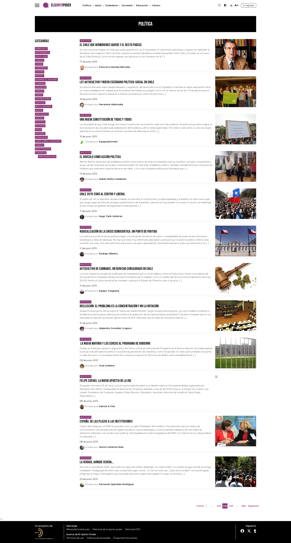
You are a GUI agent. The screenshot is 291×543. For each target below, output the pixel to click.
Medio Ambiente (44, 106)
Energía (40, 91)
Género (156, 5)
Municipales (42, 114)
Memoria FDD (132, 529)
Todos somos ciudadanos (48, 141)
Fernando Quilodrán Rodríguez (116, 484)
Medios (39, 110)
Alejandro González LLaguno (115, 328)
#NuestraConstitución (78, 529)
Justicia (40, 103)
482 (243, 506)
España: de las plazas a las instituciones (106, 421)
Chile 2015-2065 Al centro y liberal (102, 194)
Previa (200, 506)
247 (231, 506)
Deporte (40, 75)
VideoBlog (41, 153)
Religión (40, 126)
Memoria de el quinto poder (107, 529)
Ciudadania (111, 5)
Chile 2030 (41, 56)
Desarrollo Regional (46, 79)
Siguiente (253, 506)
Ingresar (249, 5)
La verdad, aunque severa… (97, 462)
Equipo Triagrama (109, 291)
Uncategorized (43, 149)
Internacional (43, 99)
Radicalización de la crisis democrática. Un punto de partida (118, 231)
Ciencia (40, 60)
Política (87, 5)
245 (219, 506)
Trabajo (40, 145)
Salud (98, 5)
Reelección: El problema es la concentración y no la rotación (119, 306)
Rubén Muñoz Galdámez (112, 179)
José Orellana (106, 365)
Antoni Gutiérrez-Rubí (111, 447)
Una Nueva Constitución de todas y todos (106, 119)
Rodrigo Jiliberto (108, 253)
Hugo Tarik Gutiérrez (110, 216)
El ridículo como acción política (100, 157)
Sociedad (127, 5)
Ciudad (39, 64)
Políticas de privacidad (98, 538)
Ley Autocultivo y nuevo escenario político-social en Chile (117, 82)
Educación (142, 5)
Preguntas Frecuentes (125, 538)
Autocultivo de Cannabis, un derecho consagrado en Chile (116, 269)
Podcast (40, 118)
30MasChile (41, 49)
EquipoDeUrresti (108, 141)
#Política (85, 40)
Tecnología (41, 137)
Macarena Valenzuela (111, 104)
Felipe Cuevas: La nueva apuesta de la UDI (105, 380)
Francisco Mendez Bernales (114, 67)
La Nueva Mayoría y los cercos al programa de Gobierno (115, 343)
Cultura (40, 72)
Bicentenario (42, 52)
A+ (236, 5)
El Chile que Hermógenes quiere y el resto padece (111, 45)
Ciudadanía (41, 68)
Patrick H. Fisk (107, 406)
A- (231, 5)
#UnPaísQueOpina (47, 156)
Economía (40, 83)
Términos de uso (75, 538)
